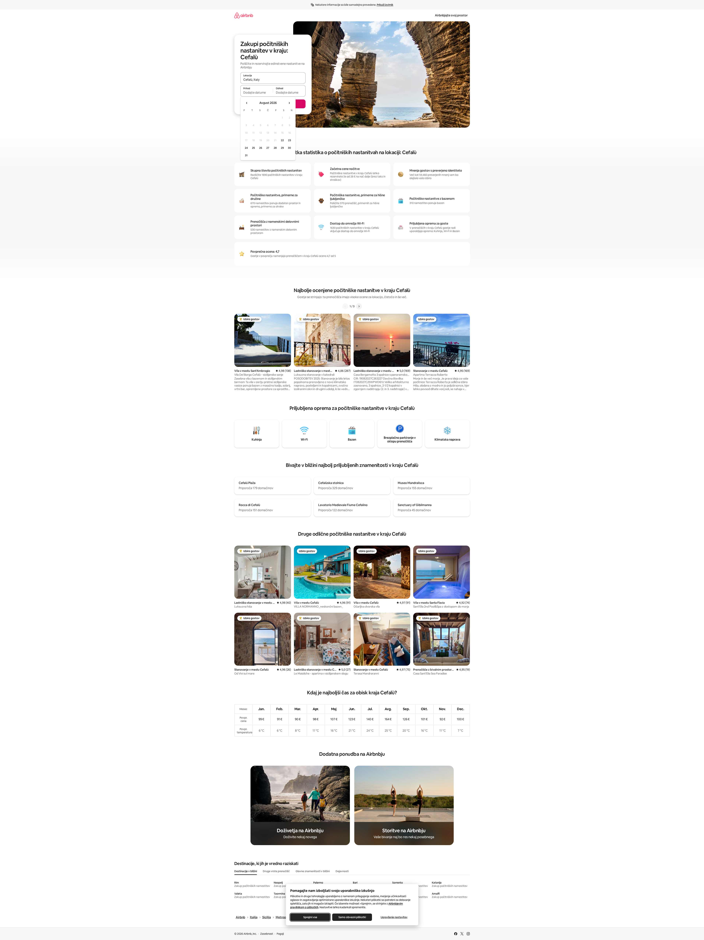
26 (260, 147)
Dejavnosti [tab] (342, 871)
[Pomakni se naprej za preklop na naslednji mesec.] (289, 103)
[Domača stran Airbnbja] (243, 15)
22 (282, 140)
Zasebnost (266, 933)
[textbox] (256, 92)
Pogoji (280, 933)
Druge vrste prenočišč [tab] (276, 871)
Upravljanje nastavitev (394, 917)
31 (246, 155)
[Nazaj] (345, 306)
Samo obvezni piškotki (352, 917)
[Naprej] (359, 306)
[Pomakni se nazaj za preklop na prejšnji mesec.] (247, 103)
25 (253, 147)
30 (289, 147)
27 (267, 147)
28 (275, 147)
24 (246, 147)
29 (282, 147)
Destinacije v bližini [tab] (245, 871)
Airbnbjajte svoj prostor (451, 15)
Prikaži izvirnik (385, 4)
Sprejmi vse (310, 917)
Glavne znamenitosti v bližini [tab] (313, 871)
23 (289, 140)
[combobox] (273, 79)
